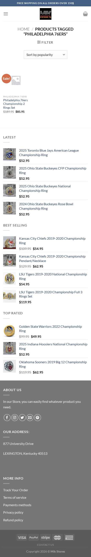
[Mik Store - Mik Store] (45, 14)
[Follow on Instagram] (14, 417)
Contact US (45, 544)
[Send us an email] (29, 417)
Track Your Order (15, 490)
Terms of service (14, 497)
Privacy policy (13, 512)
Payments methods (17, 505)
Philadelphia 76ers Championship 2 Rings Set (15, 103)
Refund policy (13, 520)
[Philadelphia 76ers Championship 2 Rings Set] (16, 80)
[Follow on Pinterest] (37, 417)
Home (24, 29)
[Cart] (85, 14)
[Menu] (5, 14)
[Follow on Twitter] (22, 417)
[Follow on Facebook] (7, 417)
